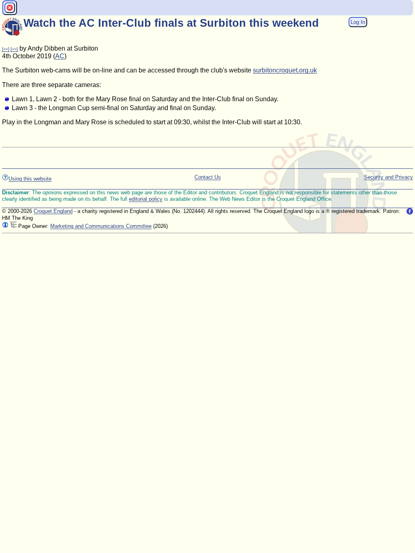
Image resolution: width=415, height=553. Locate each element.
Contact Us (208, 177)
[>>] (14, 49)
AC (59, 56)
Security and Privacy (388, 177)
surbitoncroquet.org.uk (285, 70)
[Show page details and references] (5, 226)
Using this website (30, 179)
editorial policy (146, 199)
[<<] (5, 49)
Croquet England (53, 211)
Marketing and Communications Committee (101, 226)
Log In (358, 22)
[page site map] (13, 226)
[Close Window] (9, 7)
